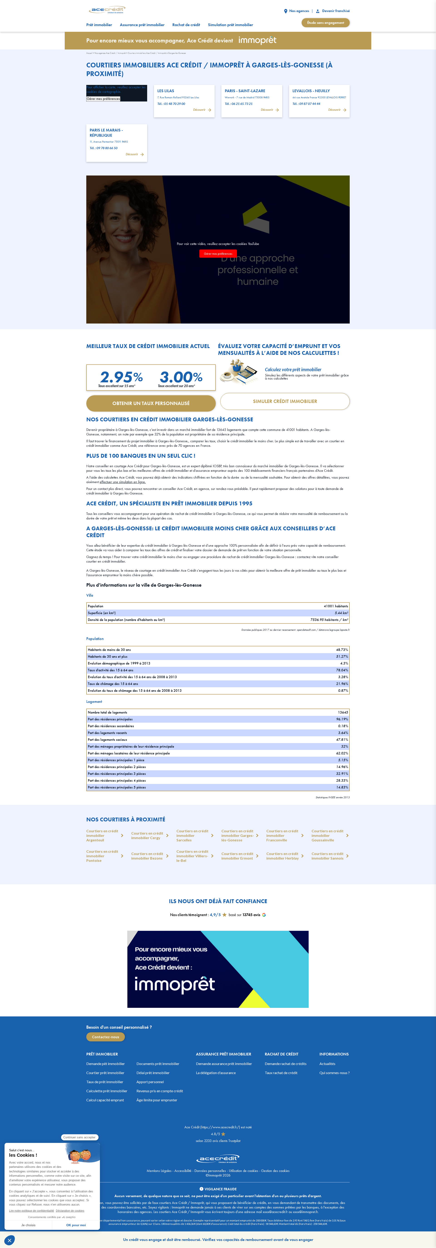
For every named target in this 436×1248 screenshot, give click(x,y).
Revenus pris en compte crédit (159, 1091)
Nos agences (298, 10)
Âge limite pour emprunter (156, 1100)
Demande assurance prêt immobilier (224, 1063)
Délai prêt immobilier (153, 1072)
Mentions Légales (159, 1170)
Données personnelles (210, 1170)
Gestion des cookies (275, 1170)
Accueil (89, 53)
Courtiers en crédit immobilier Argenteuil (102, 835)
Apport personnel (150, 1082)
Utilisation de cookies (243, 1170)
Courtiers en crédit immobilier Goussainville (328, 835)
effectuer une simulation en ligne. (123, 481)
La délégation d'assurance (216, 1072)
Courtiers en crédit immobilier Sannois (328, 855)
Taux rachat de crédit (281, 1072)
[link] (184, 101)
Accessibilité (182, 1170)
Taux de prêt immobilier (104, 1082)
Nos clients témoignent (188, 914)
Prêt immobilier (99, 24)
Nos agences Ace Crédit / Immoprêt (110, 53)
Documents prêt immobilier (157, 1063)
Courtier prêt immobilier (105, 1072)
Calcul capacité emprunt (105, 1100)
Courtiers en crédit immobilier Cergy (147, 835)
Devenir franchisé (335, 10)
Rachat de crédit (186, 24)
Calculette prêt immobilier (106, 1091)
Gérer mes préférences (103, 98)
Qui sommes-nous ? (335, 1072)
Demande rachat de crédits (286, 1063)
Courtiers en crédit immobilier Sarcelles (192, 835)
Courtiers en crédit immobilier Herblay (282, 855)
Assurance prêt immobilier (142, 24)
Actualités (327, 1063)
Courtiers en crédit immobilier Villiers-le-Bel (192, 855)
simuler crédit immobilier (285, 401)
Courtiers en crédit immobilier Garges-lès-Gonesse (237, 835)
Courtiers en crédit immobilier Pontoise (102, 855)
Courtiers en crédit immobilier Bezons (147, 855)
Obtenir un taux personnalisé (151, 403)
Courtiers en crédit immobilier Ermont (237, 855)
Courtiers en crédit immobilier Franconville (282, 835)
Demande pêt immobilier (105, 1063)
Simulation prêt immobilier (230, 24)
